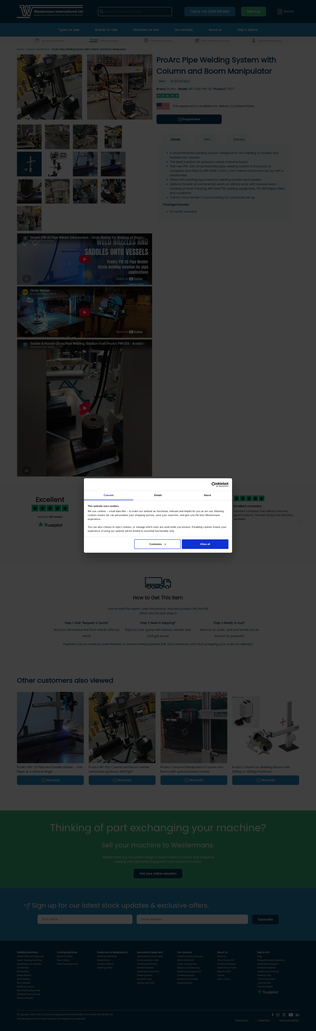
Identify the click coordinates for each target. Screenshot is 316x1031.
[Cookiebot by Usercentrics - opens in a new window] (214, 484)
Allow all (205, 544)
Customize (155, 544)
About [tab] (207, 495)
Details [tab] (158, 495)
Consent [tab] (109, 495)
